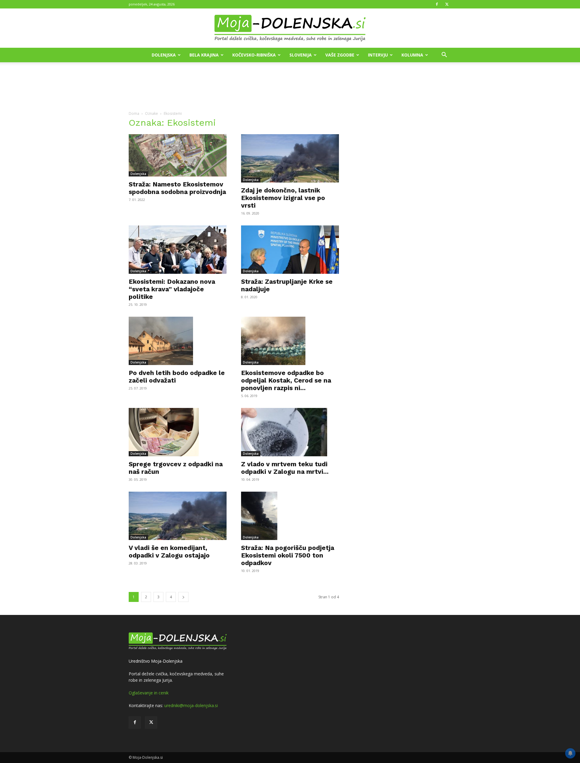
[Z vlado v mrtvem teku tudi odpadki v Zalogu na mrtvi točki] (290, 432)
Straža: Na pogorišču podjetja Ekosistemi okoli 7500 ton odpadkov (287, 555)
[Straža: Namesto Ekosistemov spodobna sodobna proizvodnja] (178, 155)
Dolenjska (164, 55)
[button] (444, 55)
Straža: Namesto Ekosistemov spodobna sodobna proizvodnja (177, 188)
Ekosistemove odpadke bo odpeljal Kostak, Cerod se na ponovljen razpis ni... (286, 380)
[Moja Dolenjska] (290, 28)
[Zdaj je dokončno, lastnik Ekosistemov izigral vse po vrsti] (290, 158)
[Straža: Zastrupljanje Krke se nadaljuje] (290, 249)
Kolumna (412, 55)
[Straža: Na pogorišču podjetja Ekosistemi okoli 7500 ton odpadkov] (290, 516)
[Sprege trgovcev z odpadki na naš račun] (178, 432)
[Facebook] (436, 4)
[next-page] (183, 597)
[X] (446, 4)
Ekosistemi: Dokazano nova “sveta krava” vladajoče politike (172, 289)
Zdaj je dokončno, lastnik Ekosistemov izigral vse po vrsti (283, 197)
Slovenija (300, 55)
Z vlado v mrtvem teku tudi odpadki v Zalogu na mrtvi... (285, 467)
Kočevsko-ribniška (254, 55)
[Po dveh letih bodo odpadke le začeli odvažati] (178, 341)
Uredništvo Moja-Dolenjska (155, 661)
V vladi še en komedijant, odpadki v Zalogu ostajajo (169, 551)
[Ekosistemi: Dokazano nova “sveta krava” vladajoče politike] (178, 249)
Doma (134, 113)
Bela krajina (204, 55)
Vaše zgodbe (339, 55)
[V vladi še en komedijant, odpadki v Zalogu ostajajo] (178, 516)
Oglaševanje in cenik (149, 693)
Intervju (378, 55)
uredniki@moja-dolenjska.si (191, 705)
